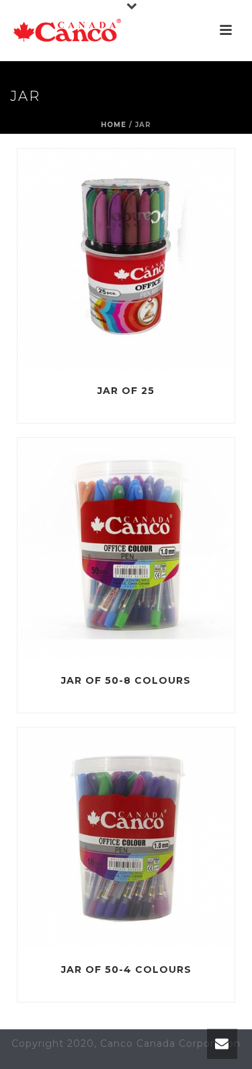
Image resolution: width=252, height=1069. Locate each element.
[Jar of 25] (153, 259)
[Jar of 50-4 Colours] (153, 838)
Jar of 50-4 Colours (126, 969)
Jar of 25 (126, 391)
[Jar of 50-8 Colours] (153, 549)
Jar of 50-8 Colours (126, 680)
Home (113, 124)
